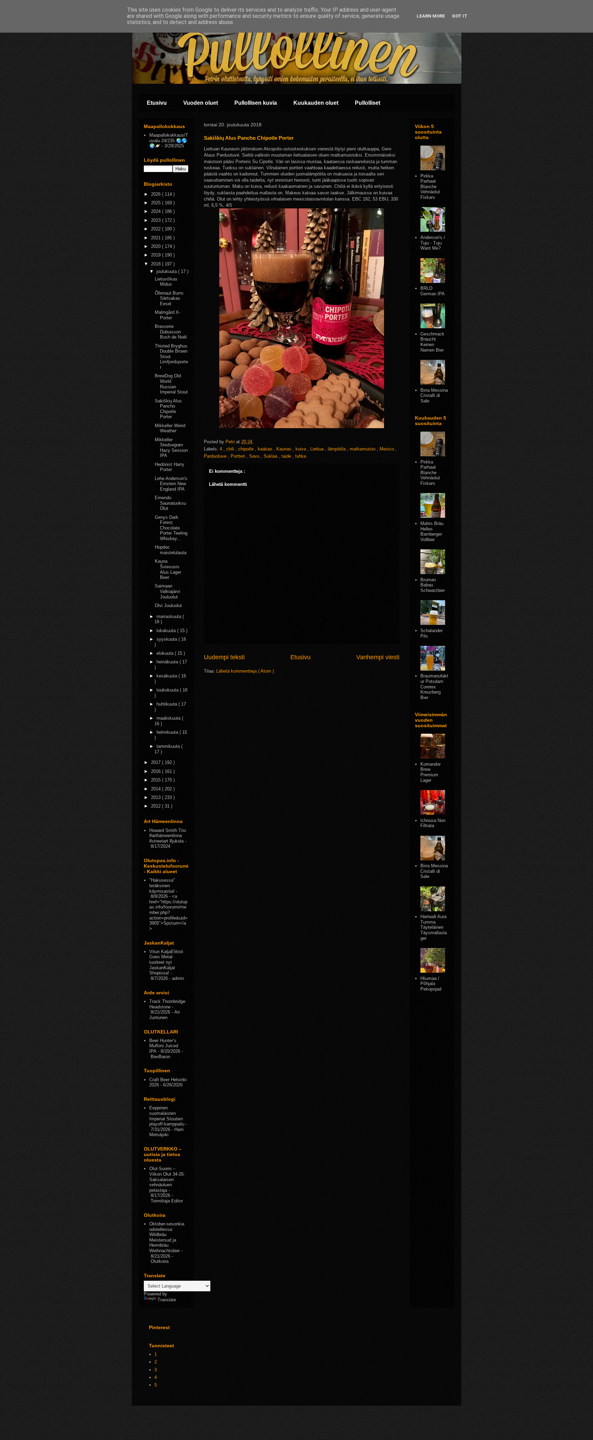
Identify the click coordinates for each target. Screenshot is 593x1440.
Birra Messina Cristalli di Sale (434, 395)
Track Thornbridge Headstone (167, 1004)
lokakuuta (166, 630)
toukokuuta (168, 690)
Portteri (238, 456)
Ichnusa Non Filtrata (432, 823)
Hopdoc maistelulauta (170, 550)
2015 (156, 779)
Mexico (387, 449)
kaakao (266, 449)
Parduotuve (216, 456)
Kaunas (284, 449)
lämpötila (337, 449)
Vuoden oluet (200, 103)
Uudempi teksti (224, 657)
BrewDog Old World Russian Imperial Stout (171, 384)
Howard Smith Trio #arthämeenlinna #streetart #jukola (167, 836)
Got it (459, 16)
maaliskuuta (169, 718)
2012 (156, 806)
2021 (156, 237)
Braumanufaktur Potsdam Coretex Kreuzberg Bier (434, 686)
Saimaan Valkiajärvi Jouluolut (167, 591)
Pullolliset (367, 103)
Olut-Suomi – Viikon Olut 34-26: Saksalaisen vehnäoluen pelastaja (167, 1179)
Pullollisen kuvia (255, 103)
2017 (156, 762)
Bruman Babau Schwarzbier (432, 585)
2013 (156, 797)
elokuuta (165, 653)
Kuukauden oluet (315, 103)
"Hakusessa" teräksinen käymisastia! (162, 885)
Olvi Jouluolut (168, 605)
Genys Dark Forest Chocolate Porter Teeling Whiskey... (171, 528)
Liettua (317, 449)
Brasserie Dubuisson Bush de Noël (171, 332)
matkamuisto (363, 449)
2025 (156, 202)
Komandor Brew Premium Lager (430, 772)
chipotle (246, 449)
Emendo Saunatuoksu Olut (170, 503)
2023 (156, 220)
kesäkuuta (167, 675)
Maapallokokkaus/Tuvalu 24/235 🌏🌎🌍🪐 (168, 140)
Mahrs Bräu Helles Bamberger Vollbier (431, 531)
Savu (255, 456)
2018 (156, 263)
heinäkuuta (167, 661)
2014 (156, 788)
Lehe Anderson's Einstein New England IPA (171, 484)
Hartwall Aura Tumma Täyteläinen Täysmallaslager (433, 927)
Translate (167, 1299)
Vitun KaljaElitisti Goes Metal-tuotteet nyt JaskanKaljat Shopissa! (166, 962)
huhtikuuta (167, 704)
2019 (156, 255)
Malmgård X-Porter (167, 315)
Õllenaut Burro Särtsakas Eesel (169, 298)
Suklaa (271, 456)
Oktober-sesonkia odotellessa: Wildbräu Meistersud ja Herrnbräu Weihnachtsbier (166, 1237)
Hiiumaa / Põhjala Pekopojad (430, 984)
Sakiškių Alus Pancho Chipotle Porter (168, 409)
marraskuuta (169, 616)
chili (230, 449)
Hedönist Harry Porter (169, 467)
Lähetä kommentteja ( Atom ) (245, 671)
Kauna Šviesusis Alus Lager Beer (168, 569)
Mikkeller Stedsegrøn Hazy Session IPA (171, 447)
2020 (156, 246)
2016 (156, 771)
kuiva (301, 449)
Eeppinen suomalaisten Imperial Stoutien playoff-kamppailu (166, 1116)
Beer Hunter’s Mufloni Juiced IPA (163, 1046)
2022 (156, 228)
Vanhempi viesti (377, 657)
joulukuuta (167, 271)
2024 (156, 211)
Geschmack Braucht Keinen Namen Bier (432, 342)
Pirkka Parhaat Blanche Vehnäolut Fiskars (430, 186)
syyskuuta (167, 639)
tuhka (300, 456)
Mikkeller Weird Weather (170, 428)
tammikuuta (168, 746)
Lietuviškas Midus (166, 281)
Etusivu (157, 103)
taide (286, 456)
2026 (156, 194)
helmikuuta (167, 732)
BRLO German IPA (432, 291)
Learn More (431, 16)
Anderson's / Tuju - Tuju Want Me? (432, 243)
